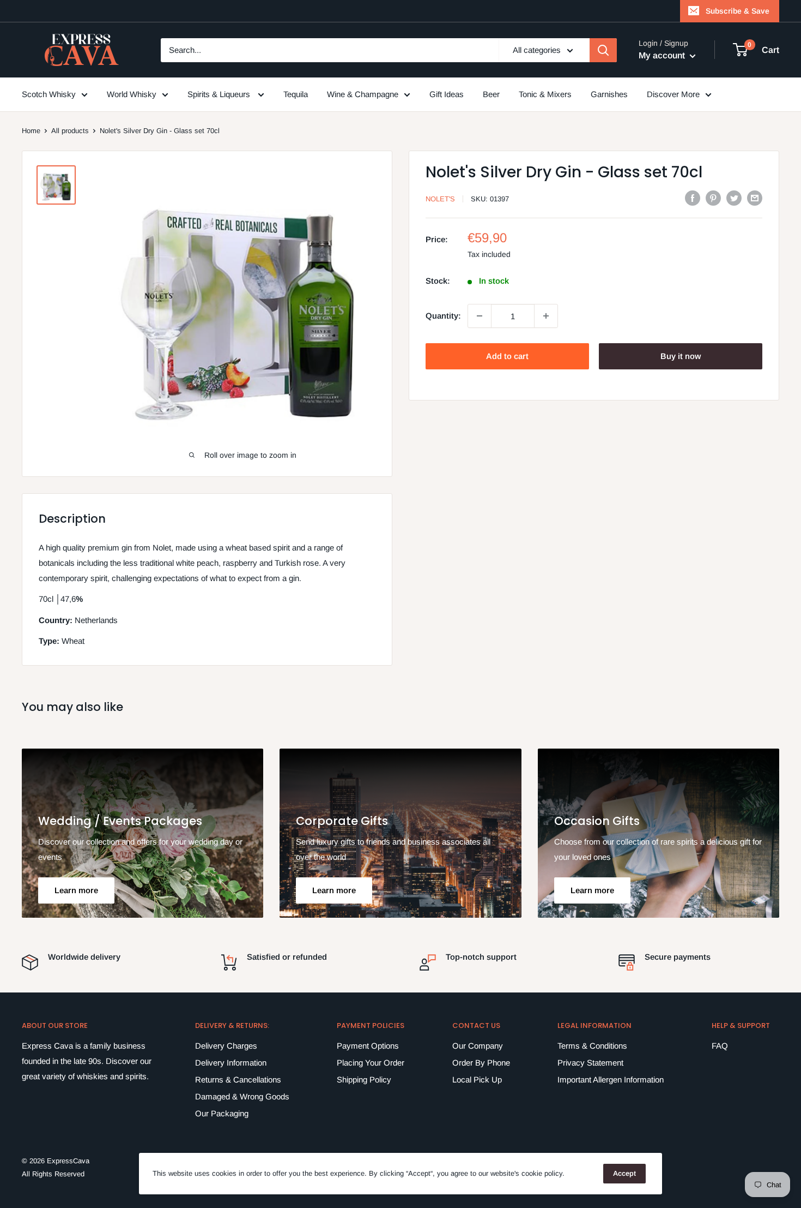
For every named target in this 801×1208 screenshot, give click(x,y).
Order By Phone (481, 1062)
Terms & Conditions (592, 1045)
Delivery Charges (226, 1045)
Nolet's (440, 199)
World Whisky (131, 94)
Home (31, 131)
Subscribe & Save (737, 11)
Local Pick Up (477, 1079)
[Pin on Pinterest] (713, 198)
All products (70, 131)
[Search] (603, 50)
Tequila (295, 94)
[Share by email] (754, 198)
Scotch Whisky (49, 94)
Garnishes (609, 94)
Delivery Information (230, 1062)
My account (663, 55)
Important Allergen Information (610, 1079)
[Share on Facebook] (692, 198)
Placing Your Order (370, 1062)
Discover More (673, 94)
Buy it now (680, 356)
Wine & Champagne (362, 94)
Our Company (477, 1045)
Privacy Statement (590, 1062)
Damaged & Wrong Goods (242, 1096)
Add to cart (507, 356)
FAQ (720, 1045)
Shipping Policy (364, 1079)
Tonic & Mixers (545, 94)
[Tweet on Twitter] (734, 198)
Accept (624, 1173)
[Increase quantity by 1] (546, 315)
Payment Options (368, 1045)
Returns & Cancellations (238, 1079)
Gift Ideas (446, 94)
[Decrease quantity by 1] (479, 315)
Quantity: (443, 315)
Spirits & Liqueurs (219, 94)
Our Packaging (221, 1113)
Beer (491, 94)
